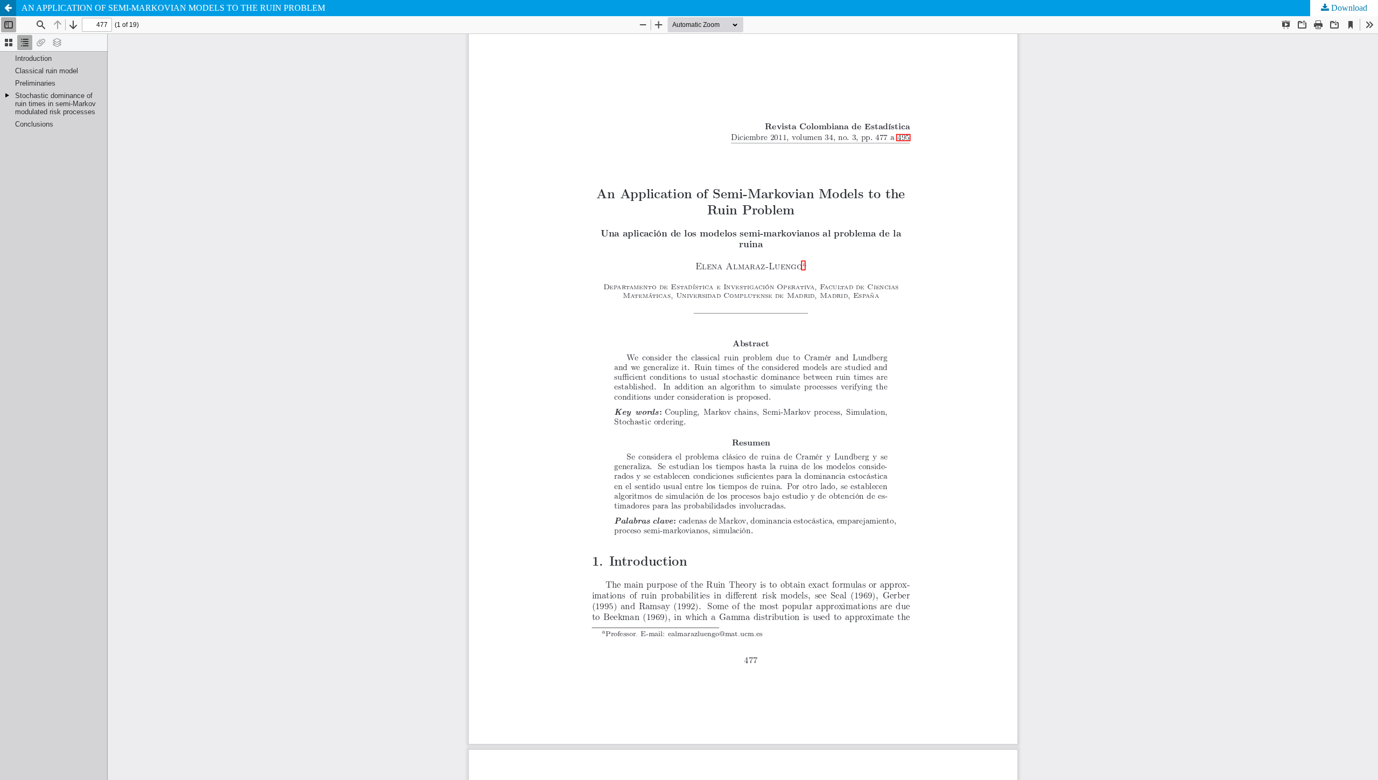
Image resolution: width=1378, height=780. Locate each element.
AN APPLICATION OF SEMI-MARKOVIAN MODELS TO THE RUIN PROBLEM (173, 7)
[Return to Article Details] (8, 8)
